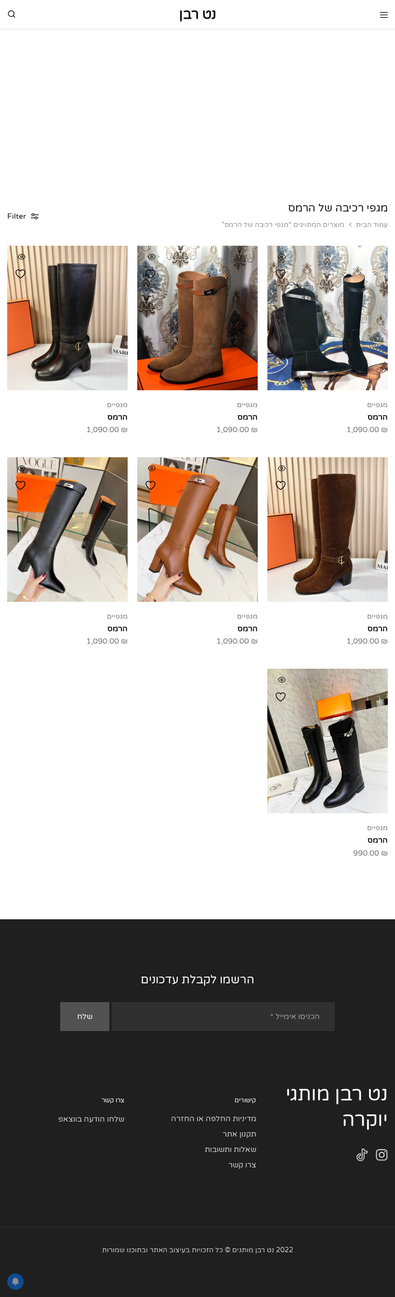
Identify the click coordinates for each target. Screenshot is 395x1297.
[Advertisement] (197, 101)
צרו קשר (242, 1165)
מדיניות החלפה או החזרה (213, 1119)
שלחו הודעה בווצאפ (91, 1119)
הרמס (378, 417)
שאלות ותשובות (230, 1149)
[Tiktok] (362, 1157)
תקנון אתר (239, 1134)
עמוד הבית (372, 225)
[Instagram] (382, 1157)
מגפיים (377, 405)
